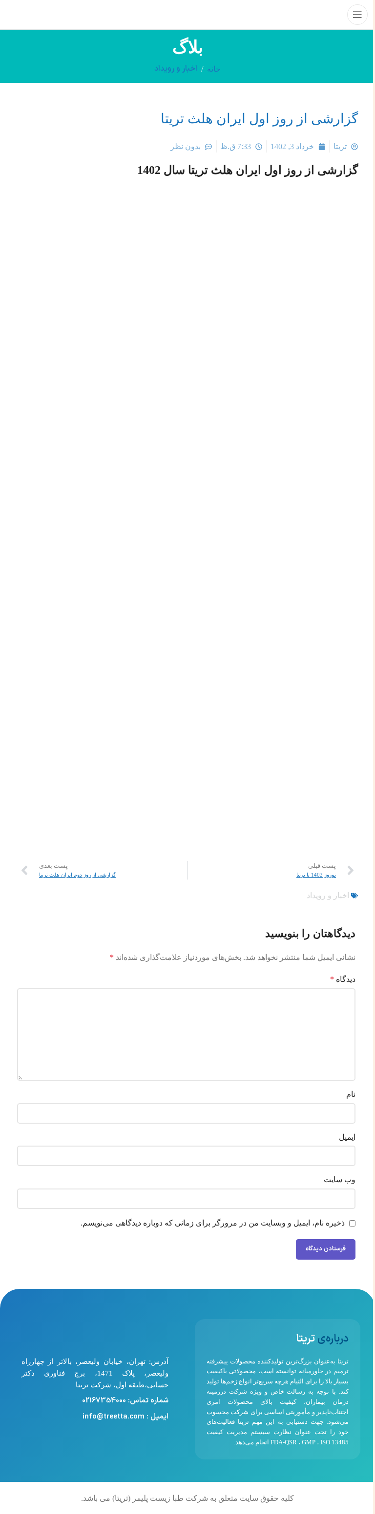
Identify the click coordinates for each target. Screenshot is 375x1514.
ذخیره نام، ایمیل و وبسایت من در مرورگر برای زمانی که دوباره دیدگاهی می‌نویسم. (213, 1223)
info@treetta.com (114, 1416)
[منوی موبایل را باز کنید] (357, 14)
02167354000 (104, 1400)
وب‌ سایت (339, 1179)
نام (350, 1094)
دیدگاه (342, 979)
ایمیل (347, 1137)
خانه (214, 69)
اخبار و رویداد (175, 69)
